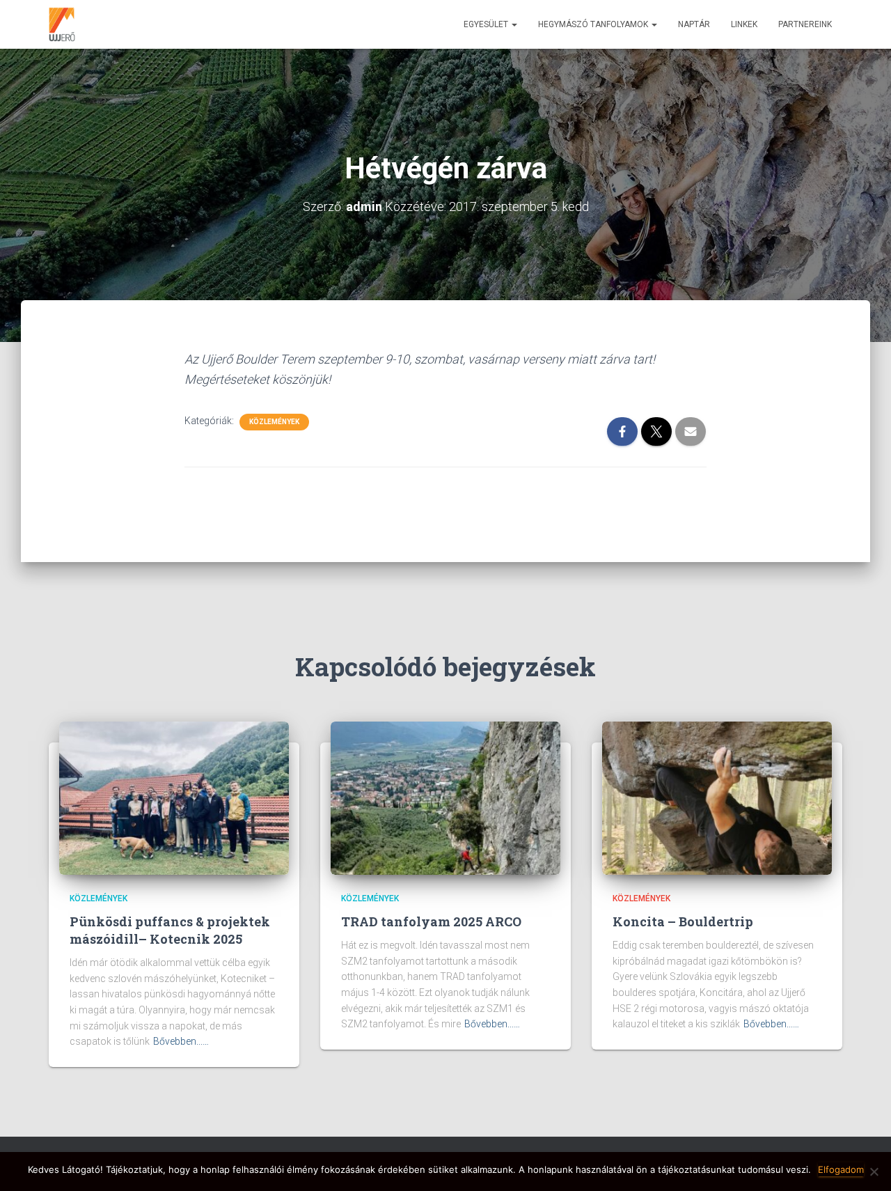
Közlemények (274, 422)
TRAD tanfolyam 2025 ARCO (431, 921)
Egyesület (487, 24)
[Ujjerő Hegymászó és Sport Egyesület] (62, 24)
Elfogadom (841, 1169)
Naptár (694, 24)
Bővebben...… (181, 1041)
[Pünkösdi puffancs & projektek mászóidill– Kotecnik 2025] (174, 797)
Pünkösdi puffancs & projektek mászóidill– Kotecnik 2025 (170, 930)
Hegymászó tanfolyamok (594, 24)
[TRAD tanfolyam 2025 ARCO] (445, 797)
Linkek (744, 24)
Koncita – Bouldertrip (683, 921)
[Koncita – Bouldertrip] (717, 797)
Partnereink (805, 24)
